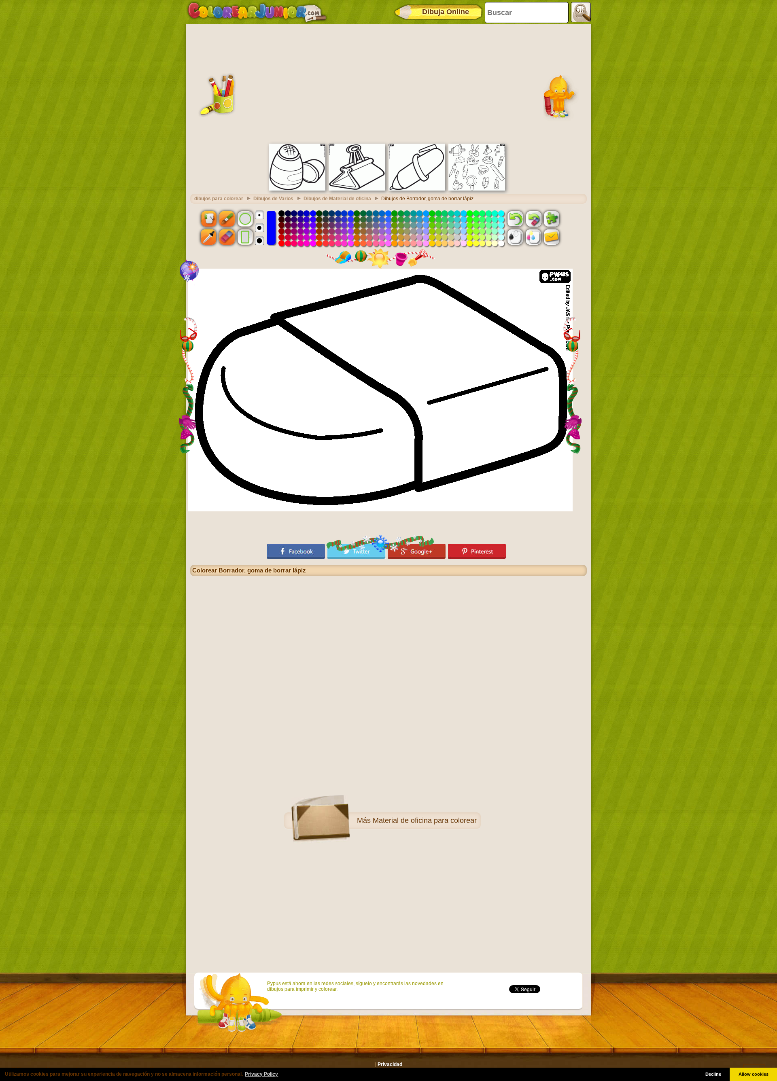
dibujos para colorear (218, 198)
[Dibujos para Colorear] (257, 12)
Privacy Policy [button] (261, 1074)
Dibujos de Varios (273, 198)
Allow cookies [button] (754, 1074)
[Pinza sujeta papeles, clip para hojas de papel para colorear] (357, 189)
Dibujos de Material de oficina (337, 198)
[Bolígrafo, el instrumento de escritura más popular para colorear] (416, 189)
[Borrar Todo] (533, 218)
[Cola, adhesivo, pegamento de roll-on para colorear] (297, 189)
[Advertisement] (388, 83)
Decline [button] (713, 1074)
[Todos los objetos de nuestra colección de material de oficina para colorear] (476, 189)
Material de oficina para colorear (425, 820)
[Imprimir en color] (533, 237)
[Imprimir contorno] (515, 237)
